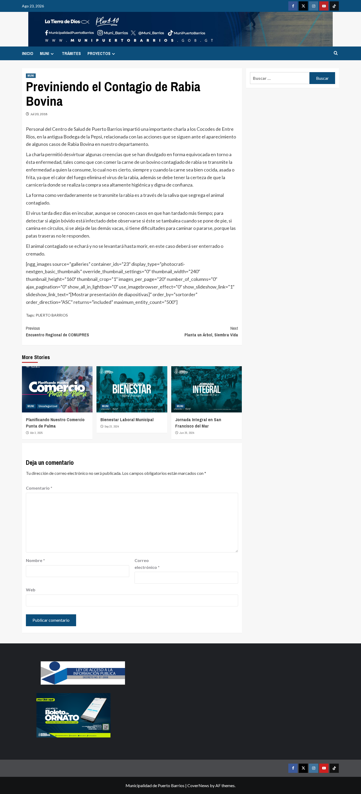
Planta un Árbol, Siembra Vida (211, 331)
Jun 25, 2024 (186, 433)
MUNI (44, 53)
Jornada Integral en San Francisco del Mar (198, 422)
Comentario (39, 487)
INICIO (27, 53)
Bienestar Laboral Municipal (127, 419)
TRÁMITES (71, 53)
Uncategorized (48, 406)
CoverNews (198, 785)
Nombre (35, 560)
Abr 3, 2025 (36, 433)
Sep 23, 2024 (112, 426)
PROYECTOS (98, 53)
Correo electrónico (147, 564)
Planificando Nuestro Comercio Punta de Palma (55, 422)
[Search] (335, 53)
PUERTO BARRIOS (52, 315)
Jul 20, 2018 (38, 114)
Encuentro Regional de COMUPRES (57, 331)
